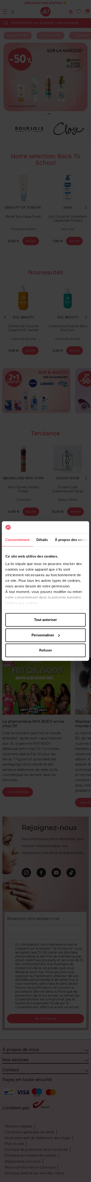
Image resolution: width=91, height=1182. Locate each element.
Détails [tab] (42, 540)
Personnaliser (43, 635)
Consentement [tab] (17, 540)
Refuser (45, 650)
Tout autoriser (45, 620)
